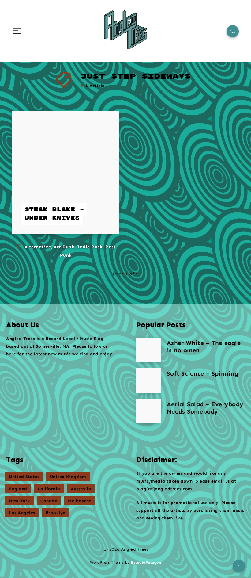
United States (24, 476)
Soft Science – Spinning (202, 373)
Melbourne (80, 500)
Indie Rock (90, 247)
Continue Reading (89, 216)
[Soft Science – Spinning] (148, 380)
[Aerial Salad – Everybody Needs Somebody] (148, 411)
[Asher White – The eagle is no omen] (148, 350)
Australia (81, 489)
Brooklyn (56, 512)
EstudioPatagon (146, 562)
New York (19, 500)
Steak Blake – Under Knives (54, 214)
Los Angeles (22, 512)
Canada (49, 500)
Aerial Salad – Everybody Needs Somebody (205, 407)
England (18, 489)
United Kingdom (68, 476)
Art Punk (64, 247)
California (49, 489)
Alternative (37, 247)
